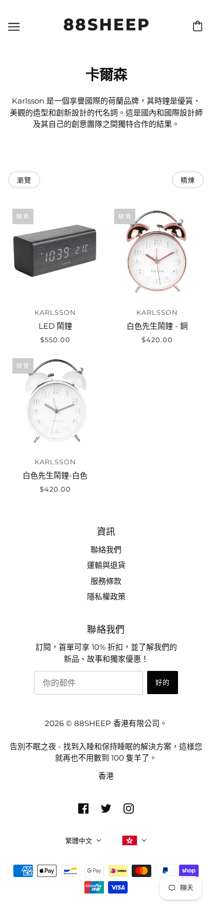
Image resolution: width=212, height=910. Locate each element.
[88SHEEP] (106, 32)
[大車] (199, 26)
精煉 (188, 180)
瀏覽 (24, 180)
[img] (83, 808)
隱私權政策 (106, 596)
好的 (162, 682)
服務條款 (106, 581)
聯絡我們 (106, 549)
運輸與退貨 (106, 565)
